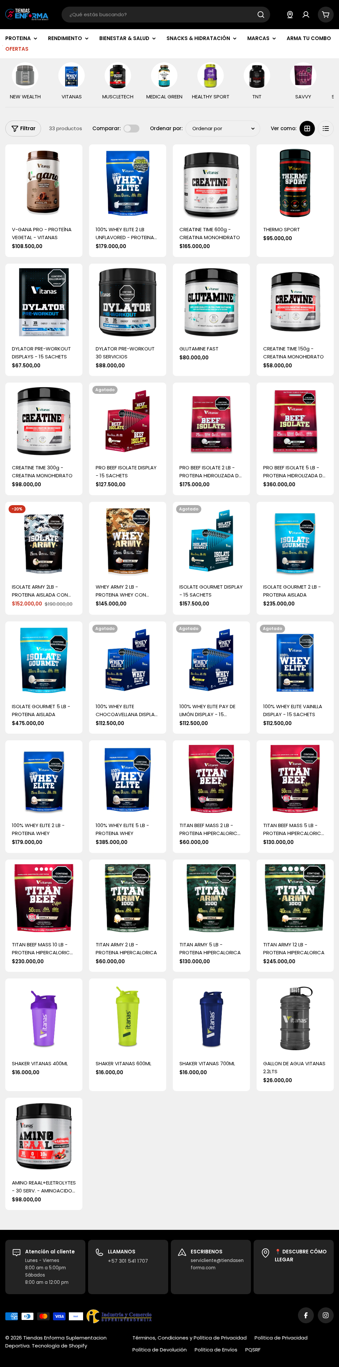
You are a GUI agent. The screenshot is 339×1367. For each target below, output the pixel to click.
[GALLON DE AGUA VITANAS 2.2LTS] (295, 1017)
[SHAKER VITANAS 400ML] (43, 1017)
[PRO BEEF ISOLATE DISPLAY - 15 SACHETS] (127, 421)
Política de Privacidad (281, 1337)
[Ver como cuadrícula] (307, 128)
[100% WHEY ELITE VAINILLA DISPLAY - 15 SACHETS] (295, 660)
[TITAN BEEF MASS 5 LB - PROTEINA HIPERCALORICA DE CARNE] (295, 778)
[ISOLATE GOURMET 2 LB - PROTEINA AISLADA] (295, 540)
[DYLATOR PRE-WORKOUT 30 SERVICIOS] (127, 302)
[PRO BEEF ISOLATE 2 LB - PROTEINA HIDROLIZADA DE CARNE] (211, 421)
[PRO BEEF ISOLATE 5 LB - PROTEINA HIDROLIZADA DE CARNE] (295, 421)
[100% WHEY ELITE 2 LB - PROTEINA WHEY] (43, 778)
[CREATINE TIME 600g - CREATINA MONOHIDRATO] (211, 183)
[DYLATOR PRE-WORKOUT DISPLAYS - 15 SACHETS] (43, 302)
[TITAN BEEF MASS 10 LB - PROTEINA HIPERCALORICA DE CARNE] (43, 898)
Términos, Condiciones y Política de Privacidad (189, 1337)
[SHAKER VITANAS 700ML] (211, 1017)
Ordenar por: (166, 128)
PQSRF (253, 1349)
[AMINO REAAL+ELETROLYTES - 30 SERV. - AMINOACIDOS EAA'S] (43, 1136)
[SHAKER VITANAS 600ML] (127, 1017)
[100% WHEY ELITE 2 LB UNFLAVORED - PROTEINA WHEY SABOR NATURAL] (127, 183)
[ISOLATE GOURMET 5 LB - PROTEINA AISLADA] (43, 660)
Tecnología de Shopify (59, 1345)
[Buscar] (261, 15)
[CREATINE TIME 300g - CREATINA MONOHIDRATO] (43, 421)
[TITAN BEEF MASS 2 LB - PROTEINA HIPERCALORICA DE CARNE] (211, 778)
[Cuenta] (306, 15)
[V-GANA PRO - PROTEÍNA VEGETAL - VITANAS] (43, 183)
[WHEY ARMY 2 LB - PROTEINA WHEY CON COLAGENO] (127, 540)
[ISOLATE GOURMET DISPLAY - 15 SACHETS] (211, 540)
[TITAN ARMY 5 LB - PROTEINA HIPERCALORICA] (211, 898)
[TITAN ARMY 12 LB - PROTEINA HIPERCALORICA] (295, 898)
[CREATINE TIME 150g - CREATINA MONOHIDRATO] (295, 302)
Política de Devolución (159, 1349)
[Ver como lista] (326, 128)
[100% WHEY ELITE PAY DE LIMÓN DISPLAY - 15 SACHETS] (211, 660)
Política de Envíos (216, 1349)
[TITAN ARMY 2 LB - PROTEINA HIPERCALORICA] (127, 898)
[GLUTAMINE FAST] (211, 302)
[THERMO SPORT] (295, 183)
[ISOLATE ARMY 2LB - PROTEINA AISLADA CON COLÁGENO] (43, 540)
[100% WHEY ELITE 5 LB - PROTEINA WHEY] (127, 778)
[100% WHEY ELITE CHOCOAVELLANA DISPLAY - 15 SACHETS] (127, 660)
